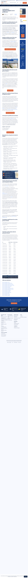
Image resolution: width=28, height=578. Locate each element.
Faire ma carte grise (22, 16)
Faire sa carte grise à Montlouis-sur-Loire (7, 289)
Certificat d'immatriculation (3, 326)
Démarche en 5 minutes (10, 132)
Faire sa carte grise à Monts (6, 293)
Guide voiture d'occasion (16, 316)
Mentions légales (9, 342)
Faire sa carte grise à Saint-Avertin (6, 286)
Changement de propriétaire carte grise (4, 318)
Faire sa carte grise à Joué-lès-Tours (7, 283)
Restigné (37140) (4, 217)
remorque (12, 32)
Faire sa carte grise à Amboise (6, 287)
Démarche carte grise (4, 316)
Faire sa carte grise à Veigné (6, 295)
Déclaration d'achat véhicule (3, 330)
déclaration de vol (4, 193)
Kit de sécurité (16, 324)
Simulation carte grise (19, 5)
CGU (12, 342)
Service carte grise (3, 334)
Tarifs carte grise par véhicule (10, 318)
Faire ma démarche (10, 90)
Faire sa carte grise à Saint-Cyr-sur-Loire (7, 284)
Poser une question (16, 14)
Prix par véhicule (3, 5)
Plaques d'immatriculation (16, 323)
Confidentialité (15, 342)
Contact (21, 2)
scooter (8, 32)
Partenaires (19, 342)
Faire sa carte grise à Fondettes (6, 290)
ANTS (6, 83)
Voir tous (21, 22)
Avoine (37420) (14, 216)
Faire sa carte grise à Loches (6, 294)
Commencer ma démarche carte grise (10, 49)
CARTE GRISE (4, 2)
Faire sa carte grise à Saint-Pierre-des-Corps (8, 285)
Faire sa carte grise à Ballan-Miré (6, 292)
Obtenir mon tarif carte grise (10, 112)
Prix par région (8, 5)
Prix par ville (13, 5)
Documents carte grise (23, 317)
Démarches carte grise (13, 2)
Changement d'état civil (3, 324)
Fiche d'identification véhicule (4, 328)
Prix (17, 2)
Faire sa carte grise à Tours (5, 282)
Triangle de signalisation (15, 326)
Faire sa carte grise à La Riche (6, 291)
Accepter (25, 576)
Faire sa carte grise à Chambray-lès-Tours (7, 288)
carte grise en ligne (12, 41)
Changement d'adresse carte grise (4, 320)
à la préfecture (12, 118)
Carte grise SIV (3, 333)
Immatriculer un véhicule (3, 322)
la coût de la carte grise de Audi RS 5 (12, 109)
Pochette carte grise (17, 327)
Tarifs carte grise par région (10, 316)
